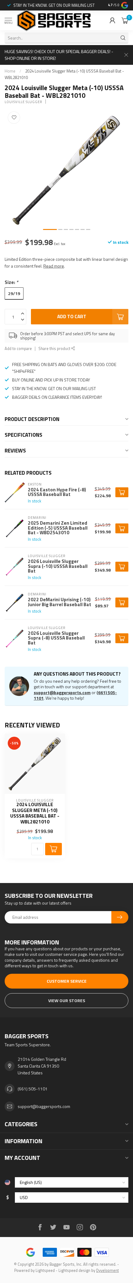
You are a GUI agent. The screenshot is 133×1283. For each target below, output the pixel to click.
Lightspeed (45, 1270)
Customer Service (67, 981)
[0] (125, 20)
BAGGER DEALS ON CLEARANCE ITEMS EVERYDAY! (57, 397)
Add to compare (18, 349)
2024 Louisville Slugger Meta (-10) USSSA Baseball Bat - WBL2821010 (34, 813)
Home (10, 71)
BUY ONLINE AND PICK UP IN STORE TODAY (51, 380)
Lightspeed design (74, 1270)
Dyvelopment (107, 1270)
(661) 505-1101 (33, 1088)
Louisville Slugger (23, 101)
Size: (11, 282)
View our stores (66, 1000)
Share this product (54, 349)
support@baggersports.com (62, 692)
